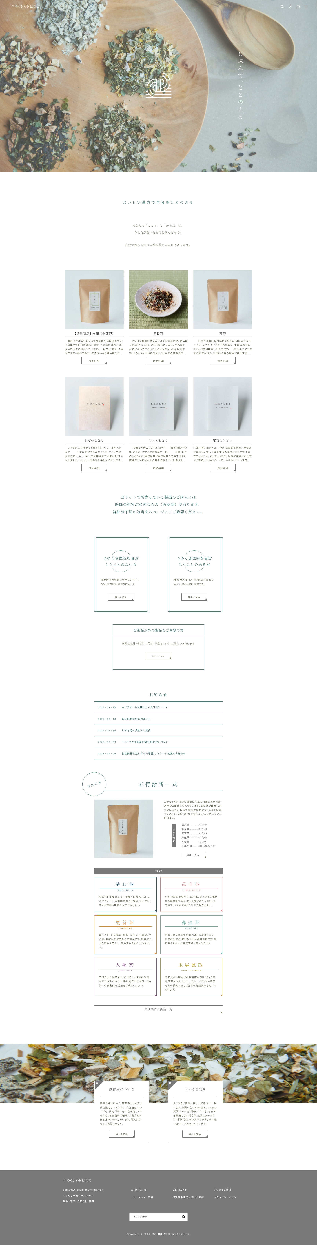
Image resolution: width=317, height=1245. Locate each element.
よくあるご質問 (222, 1189)
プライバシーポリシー (226, 1197)
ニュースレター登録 (142, 1197)
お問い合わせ (139, 1189)
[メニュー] (306, 6)
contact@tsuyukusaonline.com (83, 1189)
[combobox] (158, 1217)
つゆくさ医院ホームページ (78, 1195)
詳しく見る (158, 655)
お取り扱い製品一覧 (158, 1009)
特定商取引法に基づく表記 (188, 1197)
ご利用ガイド (180, 1189)
